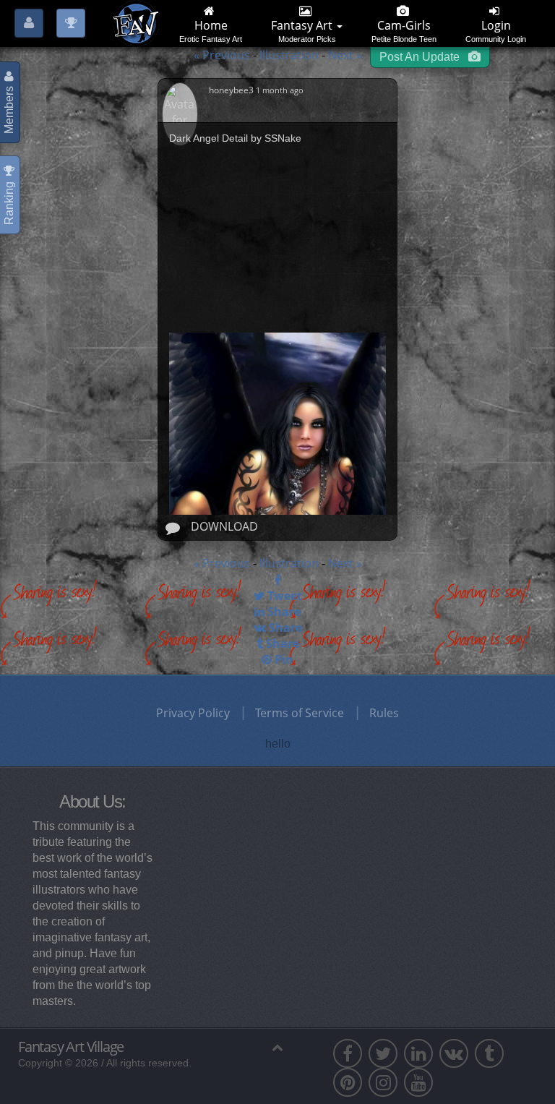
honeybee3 (232, 90)
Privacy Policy (193, 713)
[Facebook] (277, 580)
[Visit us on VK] (453, 1053)
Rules (384, 713)
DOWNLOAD (224, 526)
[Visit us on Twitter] (383, 1053)
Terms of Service (299, 713)
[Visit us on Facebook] (347, 1053)
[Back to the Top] (278, 1047)
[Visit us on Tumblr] (489, 1053)
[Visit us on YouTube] (418, 1082)
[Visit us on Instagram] (383, 1082)
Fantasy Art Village (71, 1047)
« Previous (222, 55)
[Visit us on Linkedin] (418, 1053)
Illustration (290, 55)
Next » (345, 55)
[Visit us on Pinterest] (347, 1082)
